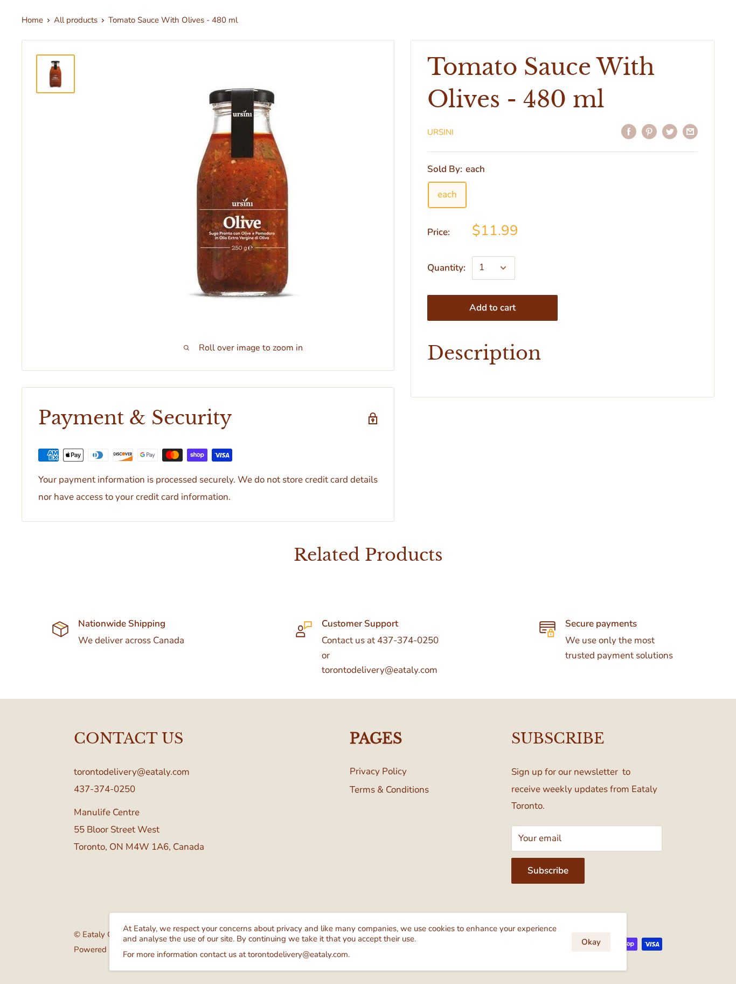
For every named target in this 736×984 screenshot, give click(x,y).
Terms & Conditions (389, 789)
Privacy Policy (378, 771)
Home (32, 20)
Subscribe (547, 870)
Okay (591, 942)
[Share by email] (690, 131)
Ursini (440, 132)
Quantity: (446, 268)
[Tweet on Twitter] (669, 131)
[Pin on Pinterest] (649, 131)
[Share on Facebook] (628, 131)
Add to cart (492, 307)
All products (76, 20)
